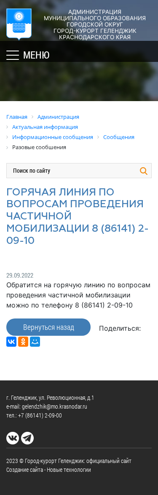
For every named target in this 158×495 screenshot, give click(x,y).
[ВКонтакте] (11, 342)
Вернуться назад (48, 327)
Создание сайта (24, 470)
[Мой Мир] (35, 342)
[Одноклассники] (23, 342)
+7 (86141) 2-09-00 (40, 415)
